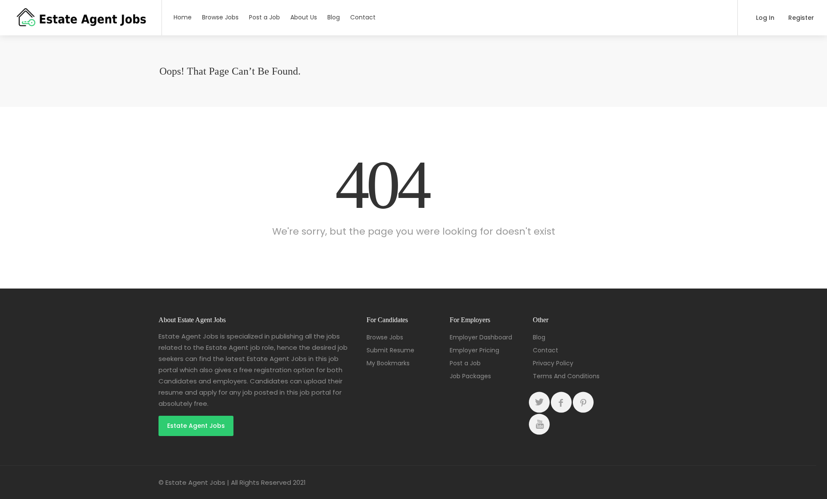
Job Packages (470, 376)
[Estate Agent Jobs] (81, 23)
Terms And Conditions (566, 376)
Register (800, 17)
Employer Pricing (474, 350)
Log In (764, 17)
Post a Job (264, 17)
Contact (363, 17)
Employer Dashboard (481, 337)
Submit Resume (390, 350)
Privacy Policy (553, 363)
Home (183, 17)
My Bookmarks (388, 363)
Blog (333, 17)
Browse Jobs (220, 17)
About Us (303, 17)
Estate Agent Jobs (196, 425)
